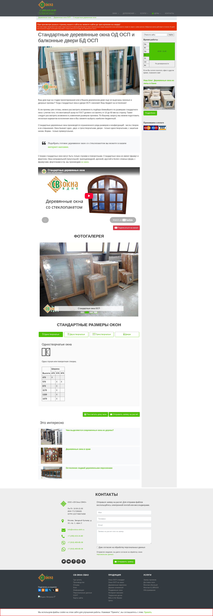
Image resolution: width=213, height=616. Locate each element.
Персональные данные (82, 593)
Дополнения (128, 13)
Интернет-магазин (115, 593)
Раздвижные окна (115, 590)
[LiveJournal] (49, 590)
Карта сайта (78, 598)
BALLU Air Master (115, 598)
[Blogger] (56, 590)
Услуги (143, 13)
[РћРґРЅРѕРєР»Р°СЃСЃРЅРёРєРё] (43, 590)
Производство (78, 582)
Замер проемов (149, 580)
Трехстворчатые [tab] (103, 334)
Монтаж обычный (150, 585)
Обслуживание (149, 590)
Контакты (169, 13)
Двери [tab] (127, 334)
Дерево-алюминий (115, 587)
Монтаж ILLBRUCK (151, 587)
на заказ (85, 162)
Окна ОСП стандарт (116, 580)
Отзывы (76, 585)
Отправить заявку (125, 562)
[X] (53, 590)
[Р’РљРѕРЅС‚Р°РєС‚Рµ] (39, 590)
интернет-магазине (58, 146)
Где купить (77, 580)
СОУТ (75, 595)
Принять (148, 612)
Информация (78, 590)
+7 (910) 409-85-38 (75, 542)
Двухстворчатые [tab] (77, 334)
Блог (75, 587)
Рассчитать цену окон (96, 414)
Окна (114, 13)
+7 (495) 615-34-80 (47, 10)
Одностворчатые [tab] (51, 334)
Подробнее (150, 113)
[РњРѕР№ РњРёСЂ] (46, 590)
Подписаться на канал (127, 228)
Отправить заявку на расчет (125, 414)
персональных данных (105, 554)
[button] (47, 279)
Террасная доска (115, 595)
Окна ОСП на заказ (116, 582)
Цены (156, 13)
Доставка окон (149, 582)
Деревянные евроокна (117, 585)
